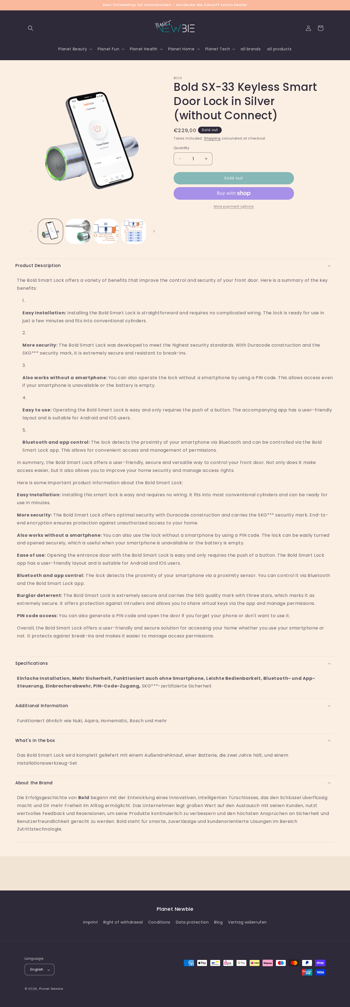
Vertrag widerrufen (247, 922)
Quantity (181, 147)
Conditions (159, 922)
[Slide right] (154, 231)
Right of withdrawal (123, 922)
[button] (31, 28)
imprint (90, 922)
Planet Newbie (51, 989)
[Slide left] (31, 231)
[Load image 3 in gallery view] (106, 231)
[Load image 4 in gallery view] (133, 231)
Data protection (192, 922)
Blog (218, 922)
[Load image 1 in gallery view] (50, 231)
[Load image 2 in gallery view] (78, 231)
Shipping (212, 138)
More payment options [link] (234, 206)
